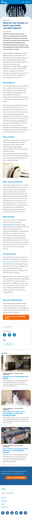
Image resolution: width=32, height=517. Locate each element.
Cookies (3, 497)
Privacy (3, 504)
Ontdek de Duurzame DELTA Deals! (15, 317)
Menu (29, 2)
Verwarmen (6, 20)
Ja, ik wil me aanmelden (16, 478)
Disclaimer (4, 501)
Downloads (4, 507)
